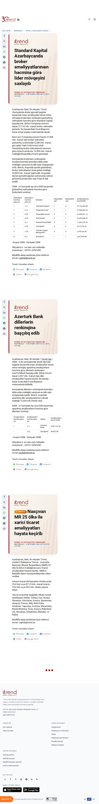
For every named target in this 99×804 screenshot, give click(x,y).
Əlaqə (53, 734)
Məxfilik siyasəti (9, 758)
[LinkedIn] (31, 779)
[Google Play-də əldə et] (31, 789)
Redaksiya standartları (59, 738)
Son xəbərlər (7, 727)
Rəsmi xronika (8, 731)
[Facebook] (10, 779)
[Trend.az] (11, 19)
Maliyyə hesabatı (57, 745)
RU (94, 799)
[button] (4, 36)
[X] (16, 779)
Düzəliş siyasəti (57, 741)
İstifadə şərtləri (8, 755)
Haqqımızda (55, 727)
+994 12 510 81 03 (9, 712)
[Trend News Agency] (9, 693)
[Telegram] (26, 779)
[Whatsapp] (5, 779)
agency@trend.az (9, 715)
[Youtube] (21, 779)
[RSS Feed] (37, 779)
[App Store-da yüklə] (12, 789)
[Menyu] (94, 19)
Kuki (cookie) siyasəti (11, 766)
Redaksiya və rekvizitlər (60, 731)
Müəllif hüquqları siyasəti (12, 762)
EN (85, 799)
